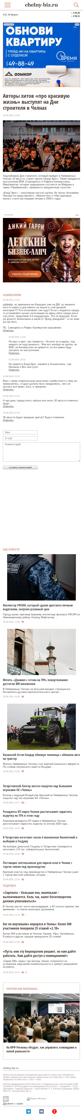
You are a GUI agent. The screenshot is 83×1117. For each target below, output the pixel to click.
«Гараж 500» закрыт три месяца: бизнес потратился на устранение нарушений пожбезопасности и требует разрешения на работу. (40, 964)
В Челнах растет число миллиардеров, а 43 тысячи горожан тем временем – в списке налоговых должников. (41, 908)
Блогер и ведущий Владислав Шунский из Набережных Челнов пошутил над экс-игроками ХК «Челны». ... (40, 797)
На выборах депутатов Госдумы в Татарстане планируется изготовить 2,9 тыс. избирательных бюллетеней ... (37, 848)
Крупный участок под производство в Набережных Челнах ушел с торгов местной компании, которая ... (41, 873)
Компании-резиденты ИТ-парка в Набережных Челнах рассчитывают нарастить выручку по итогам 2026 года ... (36, 822)
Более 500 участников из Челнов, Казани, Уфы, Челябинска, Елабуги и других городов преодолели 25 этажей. (39, 935)
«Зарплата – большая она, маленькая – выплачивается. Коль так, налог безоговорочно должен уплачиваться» (37, 896)
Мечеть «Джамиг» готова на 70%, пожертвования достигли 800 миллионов (35, 682)
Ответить (8, 330)
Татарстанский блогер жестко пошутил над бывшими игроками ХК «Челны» (37, 788)
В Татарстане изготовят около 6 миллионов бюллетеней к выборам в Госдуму (40, 839)
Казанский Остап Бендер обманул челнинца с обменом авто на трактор (41, 757)
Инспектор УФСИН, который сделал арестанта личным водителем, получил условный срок (38, 607)
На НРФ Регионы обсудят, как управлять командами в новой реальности (41, 1049)
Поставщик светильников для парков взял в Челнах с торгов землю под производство (37, 865)
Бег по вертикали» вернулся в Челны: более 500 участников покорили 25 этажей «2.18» (37, 926)
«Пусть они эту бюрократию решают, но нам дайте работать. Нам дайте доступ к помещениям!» (39, 953)
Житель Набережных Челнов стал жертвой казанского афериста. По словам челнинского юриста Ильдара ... (41, 765)
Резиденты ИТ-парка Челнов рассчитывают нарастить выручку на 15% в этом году (37, 814)
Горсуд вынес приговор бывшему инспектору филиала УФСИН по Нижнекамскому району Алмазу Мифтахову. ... (41, 616)
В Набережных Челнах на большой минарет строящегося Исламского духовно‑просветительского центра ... (36, 690)
